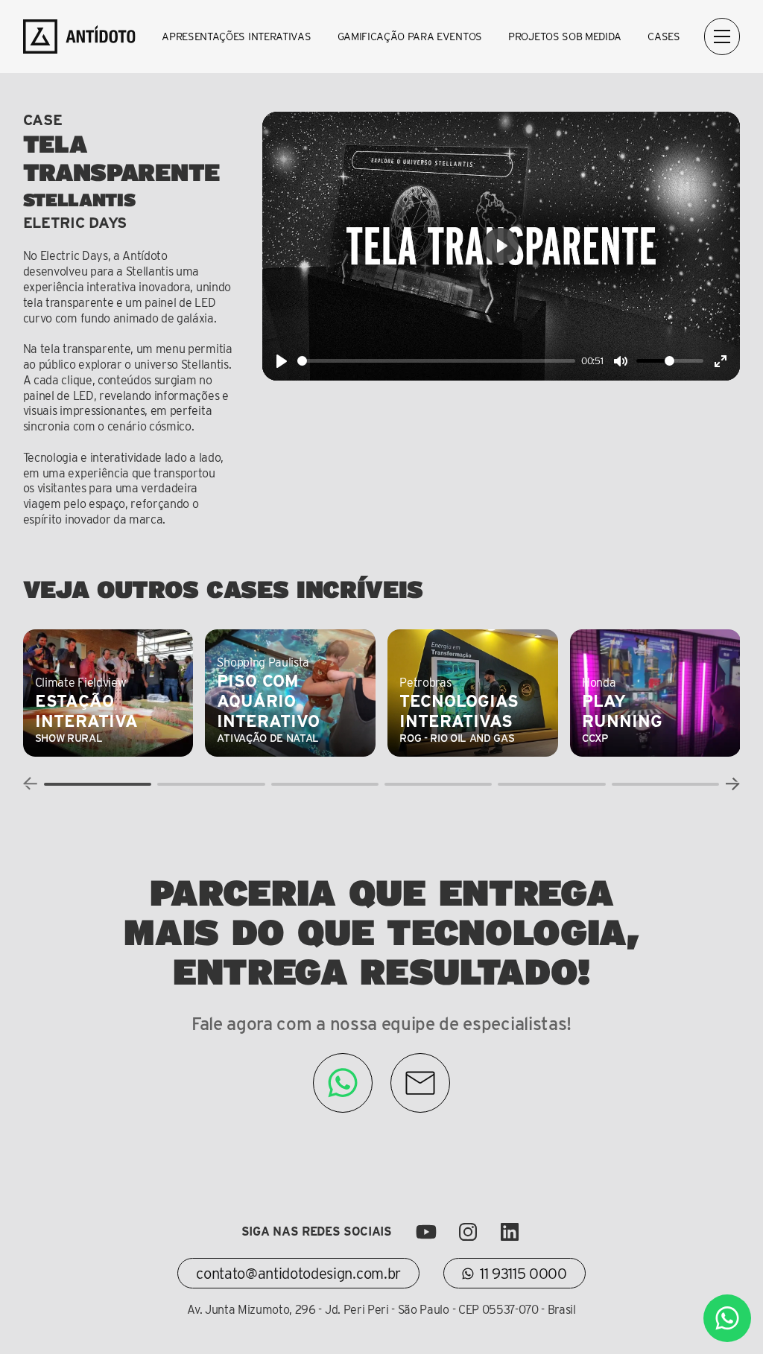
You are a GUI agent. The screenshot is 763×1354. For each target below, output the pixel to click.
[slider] (436, 361)
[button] (97, 784)
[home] (80, 36)
